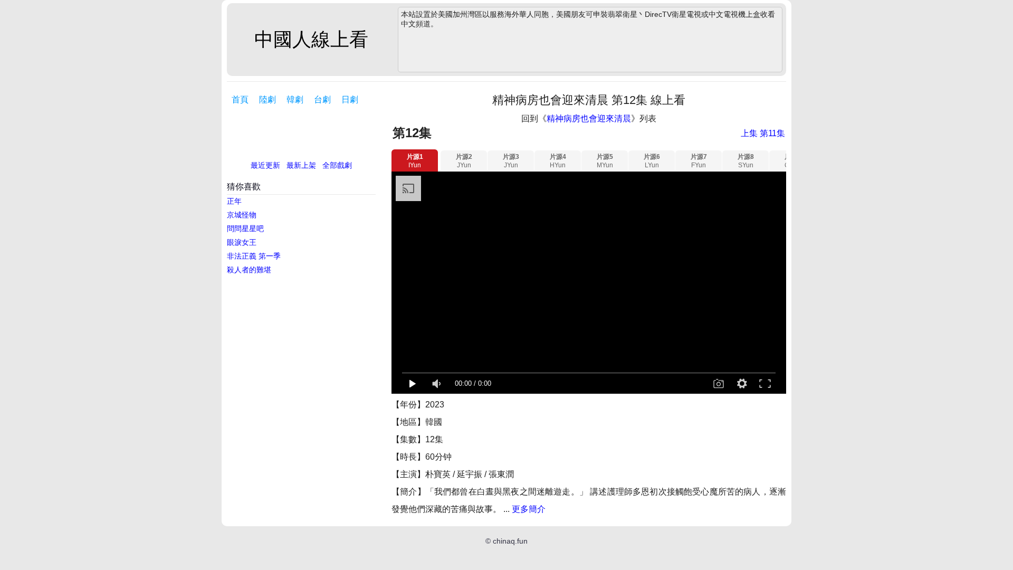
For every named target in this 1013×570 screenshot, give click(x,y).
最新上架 (301, 165)
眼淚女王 (241, 242)
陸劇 (267, 99)
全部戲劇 (337, 165)
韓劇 (294, 99)
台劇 (322, 99)
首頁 (240, 99)
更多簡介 (529, 509)
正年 (234, 201)
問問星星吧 (245, 228)
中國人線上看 (311, 39)
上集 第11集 (763, 133)
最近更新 (265, 165)
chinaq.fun (510, 541)
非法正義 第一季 (254, 256)
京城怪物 (241, 215)
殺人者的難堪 (249, 269)
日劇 (349, 99)
